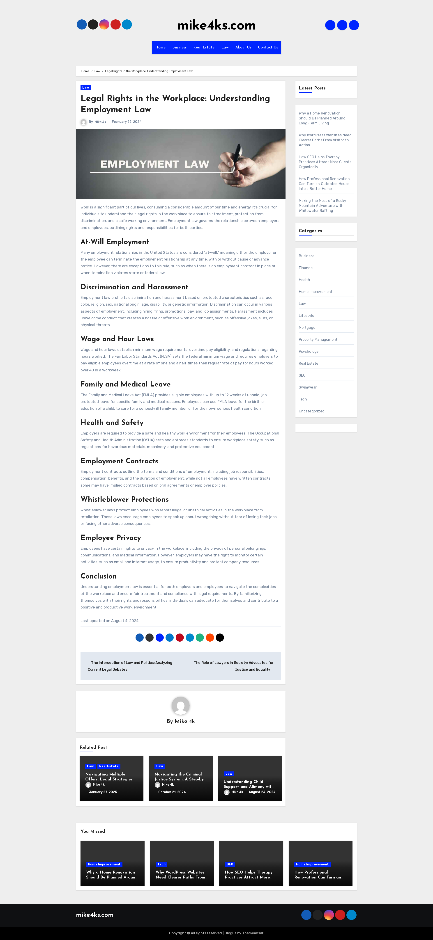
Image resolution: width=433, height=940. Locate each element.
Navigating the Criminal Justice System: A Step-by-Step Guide (179, 779)
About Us (243, 47)
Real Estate (204, 47)
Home (160, 47)
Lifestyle (306, 315)
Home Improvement (316, 292)
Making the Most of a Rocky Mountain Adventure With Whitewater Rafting (322, 206)
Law (225, 47)
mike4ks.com (216, 26)
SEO (302, 375)
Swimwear (308, 387)
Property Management (318, 339)
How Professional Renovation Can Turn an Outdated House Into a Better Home (324, 184)
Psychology (309, 351)
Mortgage (307, 327)
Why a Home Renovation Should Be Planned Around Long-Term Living (322, 118)
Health (304, 280)
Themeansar (252, 933)
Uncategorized (312, 411)
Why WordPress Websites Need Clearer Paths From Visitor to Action (325, 140)
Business (179, 47)
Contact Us (268, 47)
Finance (306, 268)
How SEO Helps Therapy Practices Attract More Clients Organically (325, 162)
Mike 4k (100, 122)
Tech (303, 399)
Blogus (230, 933)
